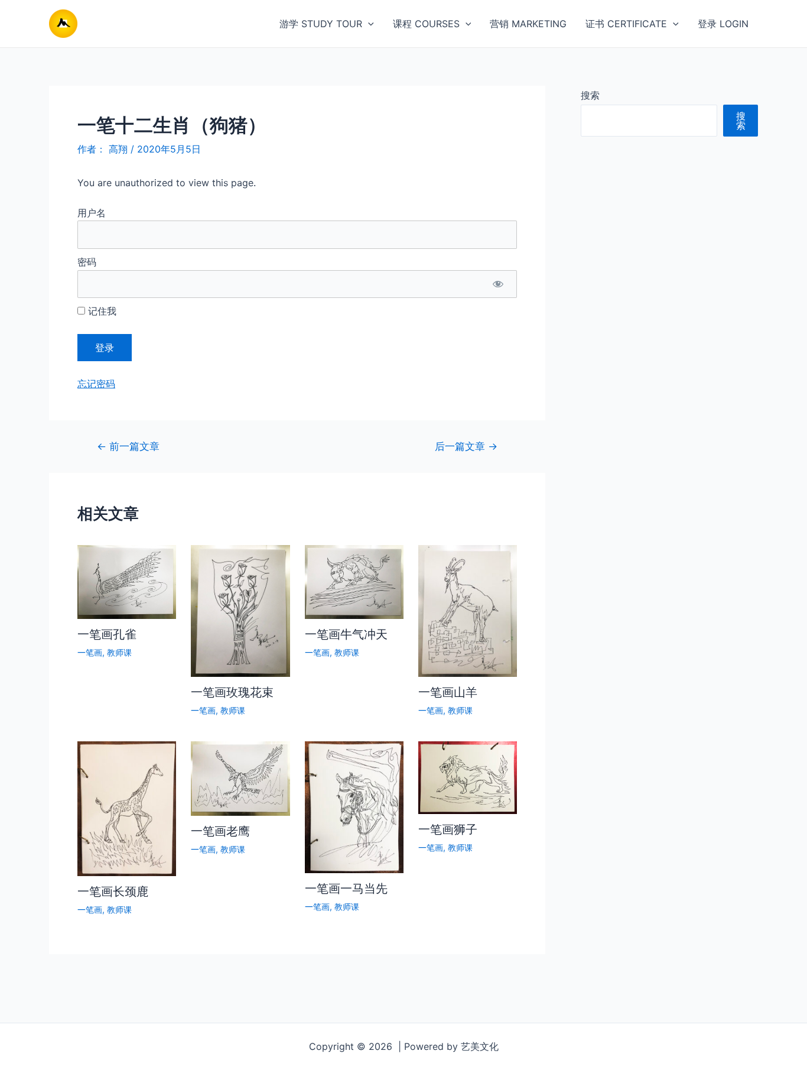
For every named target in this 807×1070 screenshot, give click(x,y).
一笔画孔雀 (106, 634)
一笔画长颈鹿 (112, 891)
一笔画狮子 (447, 829)
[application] (368, 23)
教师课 (119, 652)
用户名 (91, 213)
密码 (86, 262)
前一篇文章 (128, 446)
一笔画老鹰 (220, 831)
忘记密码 (96, 384)
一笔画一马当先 (346, 888)
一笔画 (89, 652)
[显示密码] (498, 284)
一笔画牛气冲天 (346, 634)
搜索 (590, 95)
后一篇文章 (466, 446)
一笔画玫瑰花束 (232, 692)
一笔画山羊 (447, 692)
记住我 (100, 311)
